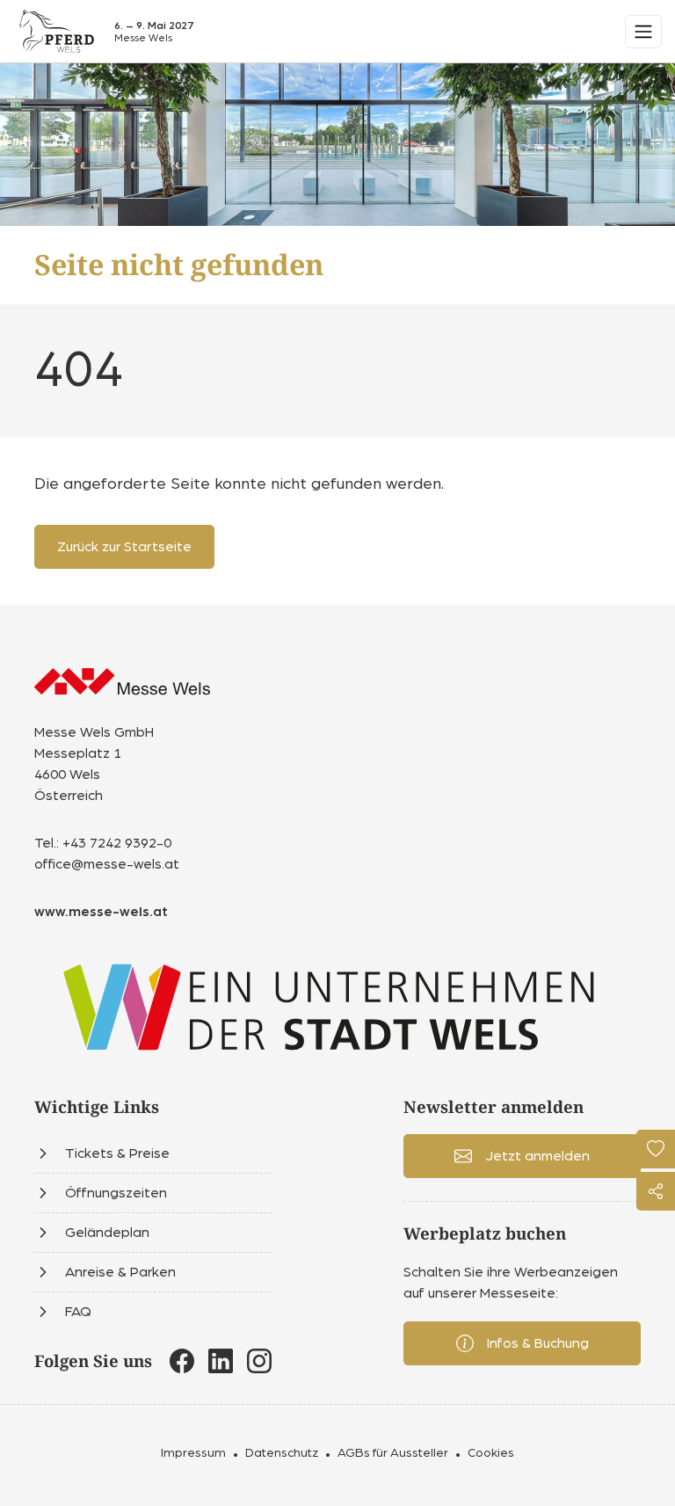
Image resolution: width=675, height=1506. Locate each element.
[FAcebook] (182, 1361)
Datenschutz (281, 1453)
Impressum (193, 1453)
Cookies (491, 1453)
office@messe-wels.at (106, 864)
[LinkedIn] (220, 1361)
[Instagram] (259, 1361)
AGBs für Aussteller (393, 1453)
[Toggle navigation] (643, 31)
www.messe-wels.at (101, 912)
